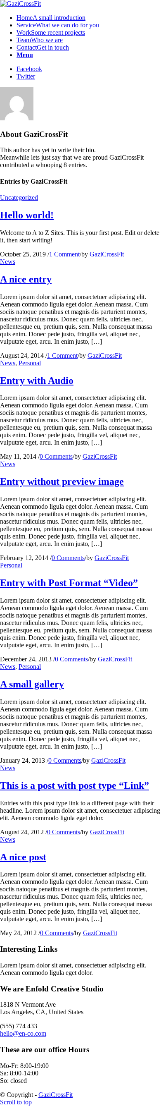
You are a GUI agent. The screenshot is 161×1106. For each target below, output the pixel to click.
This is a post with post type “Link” (74, 785)
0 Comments (56, 456)
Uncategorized (19, 197)
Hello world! (27, 215)
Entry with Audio (36, 380)
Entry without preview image (62, 481)
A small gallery (32, 684)
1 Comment (64, 254)
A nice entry (26, 279)
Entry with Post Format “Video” (69, 582)
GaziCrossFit (107, 254)
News (7, 261)
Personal (30, 362)
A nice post (23, 857)
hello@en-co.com (23, 1033)
